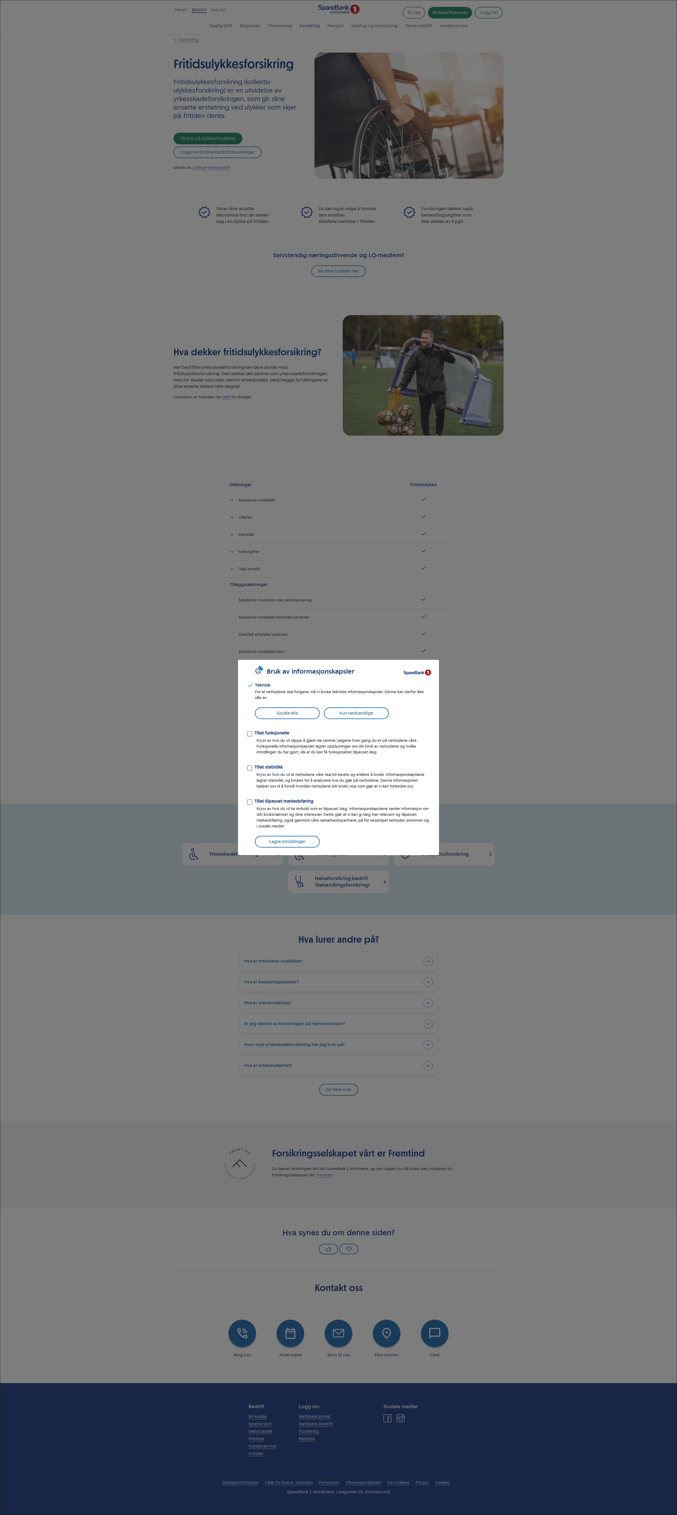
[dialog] (338, 757)
